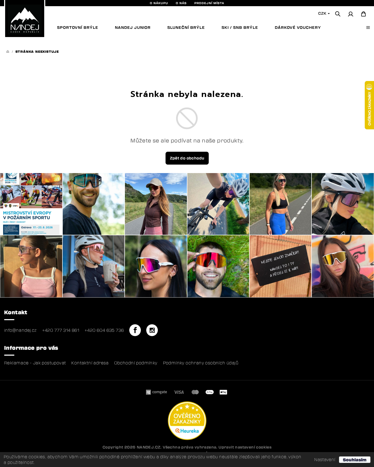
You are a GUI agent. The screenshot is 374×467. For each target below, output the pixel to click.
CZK (322, 13)
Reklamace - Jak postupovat (35, 362)
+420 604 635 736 (104, 330)
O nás (181, 3)
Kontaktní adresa (89, 362)
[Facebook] (135, 330)
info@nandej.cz (20, 330)
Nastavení (324, 459)
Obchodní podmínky (136, 362)
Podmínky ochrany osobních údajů (200, 362)
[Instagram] (152, 330)
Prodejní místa (209, 3)
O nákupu (159, 3)
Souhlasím (355, 459)
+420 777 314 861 (60, 330)
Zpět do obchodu (187, 158)
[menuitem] (77, 27)
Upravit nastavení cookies (244, 447)
